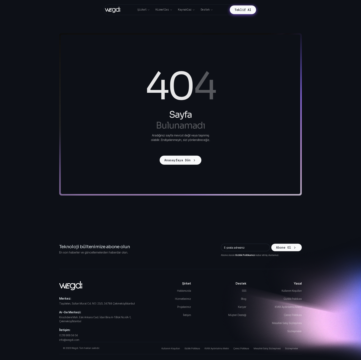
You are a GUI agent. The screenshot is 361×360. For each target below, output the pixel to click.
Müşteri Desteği (237, 315)
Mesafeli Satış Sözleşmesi (287, 323)
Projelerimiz (184, 306)
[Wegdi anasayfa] (98, 285)
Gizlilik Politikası (293, 298)
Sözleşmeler (294, 331)
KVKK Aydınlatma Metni (288, 306)
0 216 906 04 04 (68, 335)
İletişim (187, 315)
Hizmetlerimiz (183, 298)
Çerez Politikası (293, 315)
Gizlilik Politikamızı (245, 255)
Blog (243, 298)
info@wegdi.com (69, 339)
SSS (244, 290)
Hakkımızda (184, 290)
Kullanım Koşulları (292, 290)
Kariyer (242, 306)
